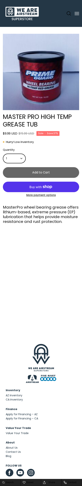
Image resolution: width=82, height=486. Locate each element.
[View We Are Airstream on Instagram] (31, 473)
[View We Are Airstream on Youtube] (20, 472)
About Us (12, 448)
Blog (8, 456)
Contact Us (13, 452)
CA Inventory (14, 399)
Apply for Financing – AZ (22, 414)
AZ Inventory (14, 395)
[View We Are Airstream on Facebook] (9, 472)
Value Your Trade (17, 433)
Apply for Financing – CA (22, 418)
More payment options (41, 195)
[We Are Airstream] (22, 13)
